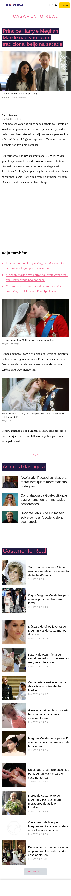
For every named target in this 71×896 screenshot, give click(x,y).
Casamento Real (35, 16)
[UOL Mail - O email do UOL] (51, 5)
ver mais (33, 871)
